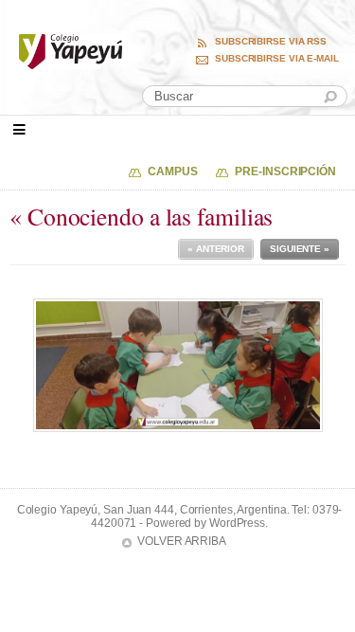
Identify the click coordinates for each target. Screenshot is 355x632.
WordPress (237, 523)
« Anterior (215, 249)
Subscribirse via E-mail (277, 58)
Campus (172, 171)
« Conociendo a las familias (141, 216)
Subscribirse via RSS (271, 41)
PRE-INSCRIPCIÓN (285, 171)
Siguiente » (299, 249)
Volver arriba (181, 541)
